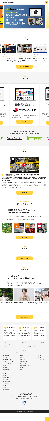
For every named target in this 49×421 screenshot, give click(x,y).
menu (46, 2)
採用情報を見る (24, 317)
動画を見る (24, 192)
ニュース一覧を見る (24, 67)
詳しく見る (24, 237)
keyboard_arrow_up (47, 419)
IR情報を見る (24, 258)
